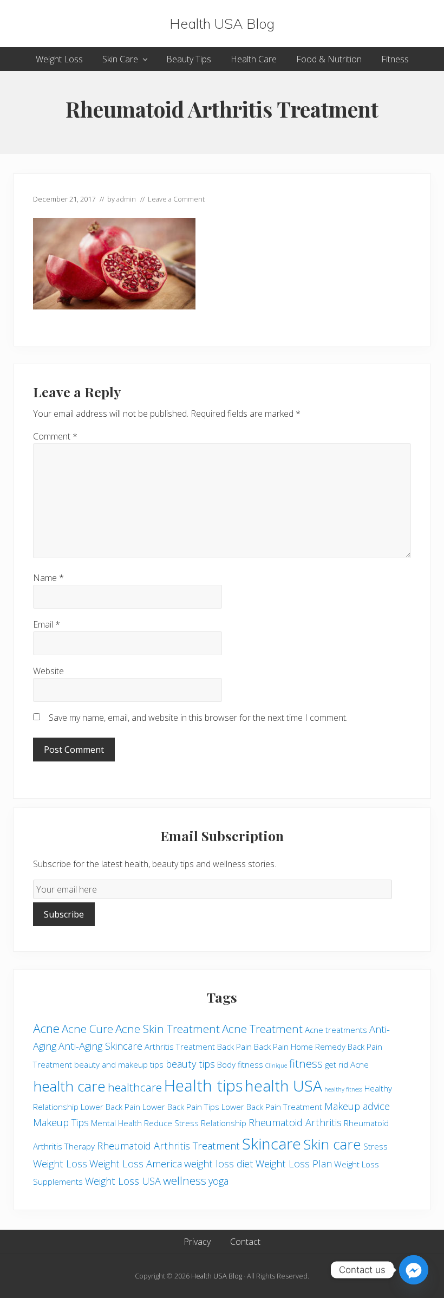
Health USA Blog (222, 23)
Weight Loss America (135, 1163)
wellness (184, 1180)
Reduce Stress (171, 1123)
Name (48, 578)
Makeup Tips (61, 1122)
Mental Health (116, 1123)
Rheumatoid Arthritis (295, 1122)
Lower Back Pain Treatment (271, 1106)
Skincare (271, 1143)
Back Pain (234, 1046)
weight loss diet (218, 1163)
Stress (375, 1146)
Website (48, 671)
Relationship (223, 1123)
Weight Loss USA (123, 1180)
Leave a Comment (176, 199)
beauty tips (190, 1063)
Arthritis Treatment (180, 1046)
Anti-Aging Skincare (100, 1045)
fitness (306, 1063)
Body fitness (240, 1064)
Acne (46, 1028)
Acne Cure (87, 1028)
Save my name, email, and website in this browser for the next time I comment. (198, 718)
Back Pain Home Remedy (299, 1046)
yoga (218, 1180)
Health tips (203, 1085)
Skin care (332, 1144)
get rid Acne (347, 1064)
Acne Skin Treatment (167, 1028)
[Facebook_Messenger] (413, 1269)
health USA (283, 1085)
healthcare (135, 1087)
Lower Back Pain (110, 1106)
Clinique (276, 1065)
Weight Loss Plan (294, 1163)
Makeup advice (357, 1106)
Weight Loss (60, 1163)
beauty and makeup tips (119, 1064)
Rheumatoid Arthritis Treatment (168, 1145)
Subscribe (64, 914)
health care (69, 1086)
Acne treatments (336, 1029)
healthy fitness (343, 1089)
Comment (55, 436)
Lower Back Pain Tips (180, 1106)
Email (46, 624)
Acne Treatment (262, 1028)
